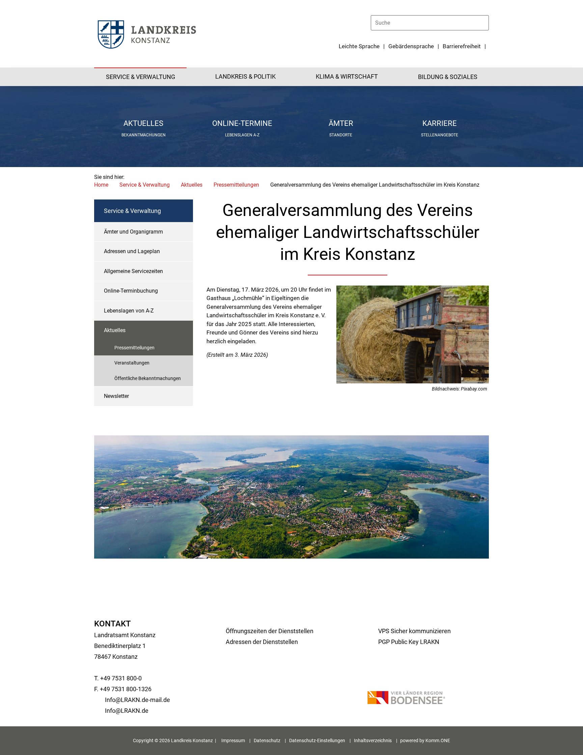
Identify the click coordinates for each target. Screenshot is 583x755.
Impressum (233, 740)
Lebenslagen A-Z (242, 135)
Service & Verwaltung (140, 76)
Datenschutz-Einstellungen (317, 740)
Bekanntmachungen (143, 135)
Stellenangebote (439, 135)
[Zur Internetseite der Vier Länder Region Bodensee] (406, 699)
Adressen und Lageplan (132, 251)
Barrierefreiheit (462, 46)
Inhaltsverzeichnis (373, 740)
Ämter (341, 123)
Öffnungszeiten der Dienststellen (269, 631)
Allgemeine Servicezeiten (133, 271)
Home (101, 185)
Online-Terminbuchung (131, 291)
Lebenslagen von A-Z (129, 310)
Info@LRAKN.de (126, 710)
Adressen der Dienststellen (262, 641)
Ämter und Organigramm (133, 231)
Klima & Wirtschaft (347, 76)
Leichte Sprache (359, 46)
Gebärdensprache (411, 46)
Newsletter (116, 396)
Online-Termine (242, 123)
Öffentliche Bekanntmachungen (147, 378)
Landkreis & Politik (245, 76)
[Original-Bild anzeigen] (412, 381)
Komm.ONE (437, 740)
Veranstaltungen (131, 363)
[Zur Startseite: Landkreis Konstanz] (146, 34)
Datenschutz (267, 740)
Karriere (439, 123)
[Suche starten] (486, 22)
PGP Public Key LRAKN (408, 641)
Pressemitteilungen (236, 185)
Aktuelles (143, 123)
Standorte (340, 135)
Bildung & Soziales (447, 76)
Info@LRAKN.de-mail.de (137, 699)
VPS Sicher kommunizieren (414, 631)
